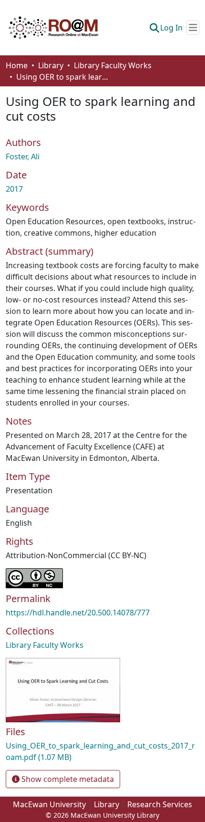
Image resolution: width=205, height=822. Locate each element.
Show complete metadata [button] (67, 779)
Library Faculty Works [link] (113, 65)
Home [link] (17, 65)
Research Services (159, 804)
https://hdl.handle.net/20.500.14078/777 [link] (78, 612)
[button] (53, 28)
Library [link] (50, 65)
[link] (102, 751)
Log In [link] (171, 27)
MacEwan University (49, 804)
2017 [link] (14, 189)
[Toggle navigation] (192, 28)
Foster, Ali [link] (23, 156)
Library (106, 804)
